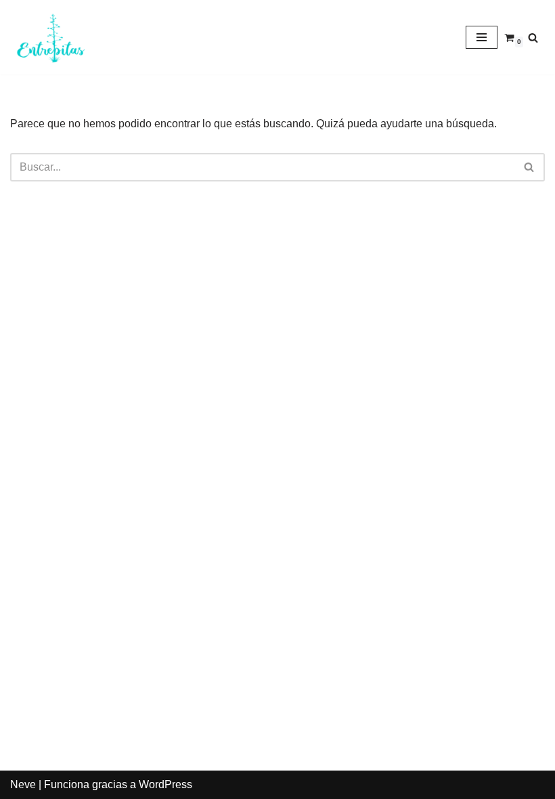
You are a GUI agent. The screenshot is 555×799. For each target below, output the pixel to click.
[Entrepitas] (50, 37)
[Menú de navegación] (481, 37)
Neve (23, 784)
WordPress (165, 784)
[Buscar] (533, 38)
